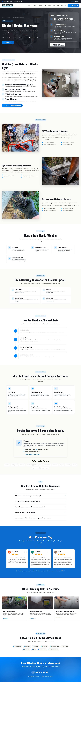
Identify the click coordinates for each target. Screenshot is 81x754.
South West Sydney (54, 649)
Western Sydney (42, 649)
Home (29, 5)
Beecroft (68, 465)
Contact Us (63, 5)
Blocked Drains (15, 17)
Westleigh (22, 465)
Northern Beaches (55, 646)
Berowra (74, 465)
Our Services (41, 5)
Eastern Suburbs (17, 646)
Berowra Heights (45, 468)
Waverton (7, 465)
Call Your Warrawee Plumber (13, 105)
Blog (54, 5)
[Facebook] (15, 1)
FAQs (58, 5)
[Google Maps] (62, 570)
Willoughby (29, 465)
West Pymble (14, 465)
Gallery (49, 5)
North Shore (44, 646)
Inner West (36, 646)
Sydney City (27, 646)
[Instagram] (17, 1)
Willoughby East (37, 465)
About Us (35, 5)
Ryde (34, 649)
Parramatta (26, 649)
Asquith (61, 465)
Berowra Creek (36, 468)
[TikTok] (21, 1)
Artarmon (55, 465)
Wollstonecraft (47, 465)
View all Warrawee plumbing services (32, 454)
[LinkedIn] (19, 1)
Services (8, 17)
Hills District (65, 646)
